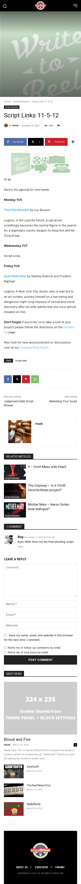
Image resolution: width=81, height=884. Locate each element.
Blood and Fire (17, 739)
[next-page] (12, 822)
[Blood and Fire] (40, 708)
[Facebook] (8, 379)
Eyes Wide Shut (15, 276)
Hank (15, 125)
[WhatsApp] (35, 379)
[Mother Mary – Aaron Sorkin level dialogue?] (15, 510)
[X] (17, 379)
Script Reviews (21, 101)
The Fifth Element (16, 210)
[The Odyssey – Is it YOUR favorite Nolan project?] (15, 491)
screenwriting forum (34, 347)
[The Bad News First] (14, 790)
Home (7, 101)
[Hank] (6, 125)
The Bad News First (39, 785)
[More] (73, 142)
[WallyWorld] (14, 809)
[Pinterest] (26, 379)
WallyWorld (33, 804)
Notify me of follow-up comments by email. (34, 647)
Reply (20, 546)
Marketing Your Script (63, 401)
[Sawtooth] (14, 771)
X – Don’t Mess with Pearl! (47, 467)
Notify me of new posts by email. (28, 652)
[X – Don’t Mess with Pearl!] (15, 472)
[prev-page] (6, 822)
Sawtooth (33, 766)
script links (21, 360)
